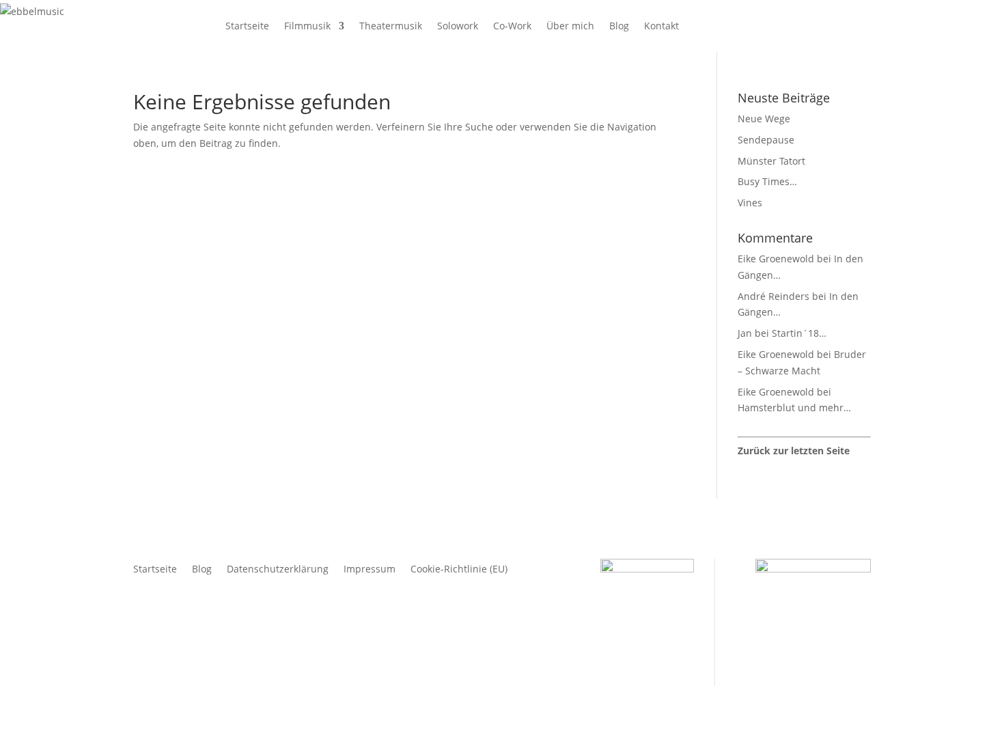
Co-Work (512, 25)
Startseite (247, 25)
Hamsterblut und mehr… (794, 407)
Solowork (457, 25)
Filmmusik (307, 25)
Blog (619, 25)
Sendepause (766, 139)
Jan (745, 333)
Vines (750, 202)
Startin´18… (799, 333)
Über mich (570, 25)
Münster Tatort (771, 160)
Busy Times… (767, 181)
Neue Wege (764, 118)
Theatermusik (390, 25)
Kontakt (661, 25)
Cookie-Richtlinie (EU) (458, 569)
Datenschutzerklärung (278, 569)
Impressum (369, 569)
